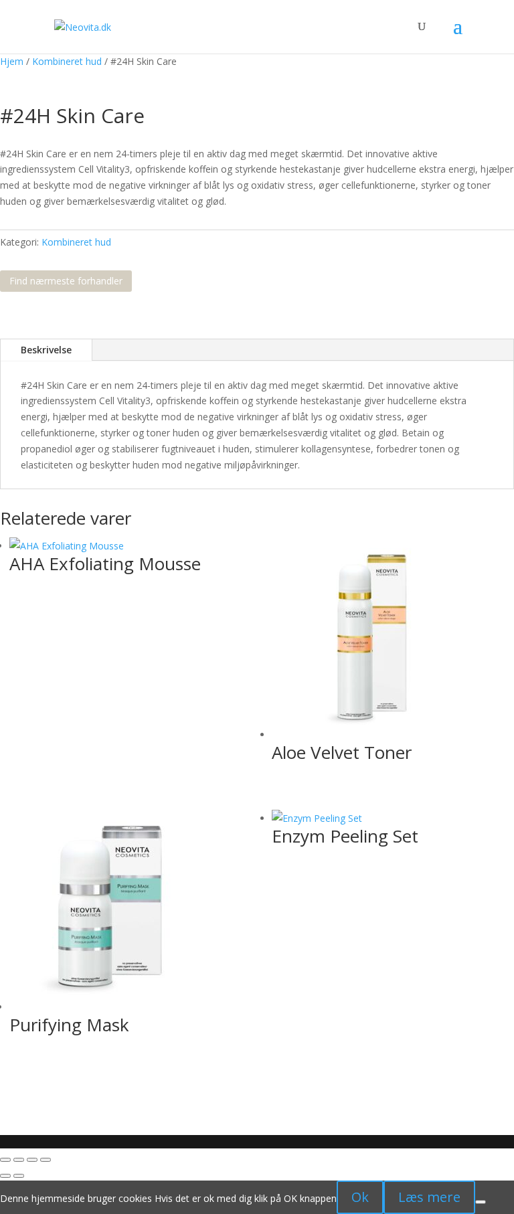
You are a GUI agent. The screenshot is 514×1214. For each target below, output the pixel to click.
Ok (360, 1197)
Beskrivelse (46, 349)
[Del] (32, 1160)
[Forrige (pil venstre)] (5, 1176)
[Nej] (480, 1202)
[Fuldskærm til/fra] (18, 1160)
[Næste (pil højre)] (18, 1176)
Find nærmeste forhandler (65, 280)
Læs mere (429, 1197)
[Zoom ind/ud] (5, 1160)
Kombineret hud (67, 61)
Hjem (11, 61)
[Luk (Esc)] (45, 1160)
